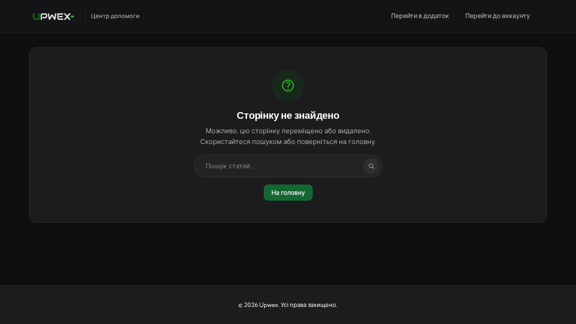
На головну (288, 193)
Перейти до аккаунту (497, 16)
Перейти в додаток (420, 16)
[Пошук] (371, 166)
